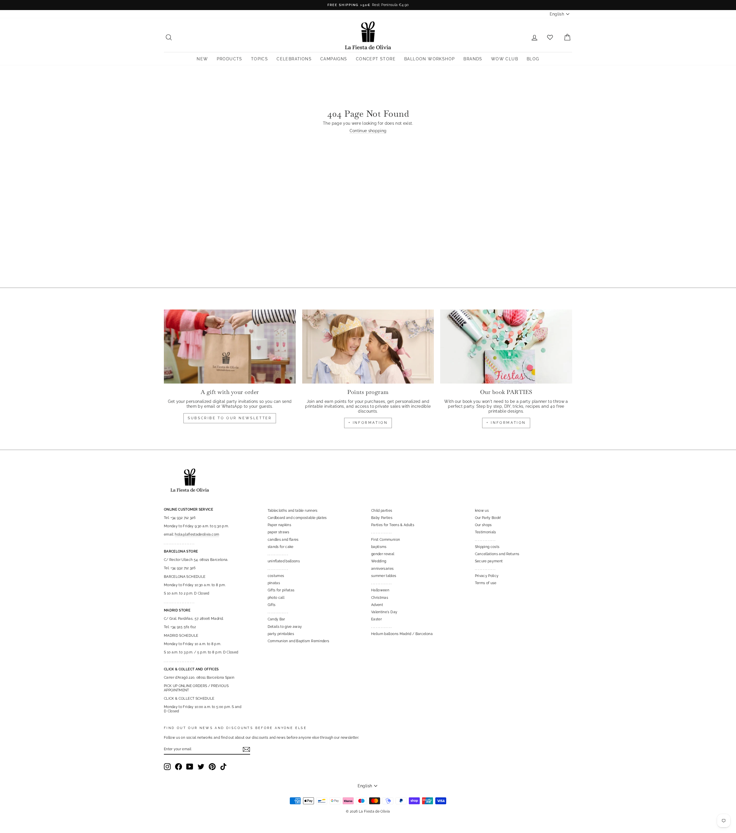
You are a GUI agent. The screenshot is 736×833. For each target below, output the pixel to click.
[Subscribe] (246, 749)
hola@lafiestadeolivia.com (197, 534)
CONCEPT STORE (376, 59)
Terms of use (486, 583)
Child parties (381, 511)
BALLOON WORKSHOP (429, 59)
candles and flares (283, 540)
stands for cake (281, 547)
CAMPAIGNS (333, 59)
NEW (202, 59)
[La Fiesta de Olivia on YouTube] (189, 766)
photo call (276, 598)
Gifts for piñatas (281, 590)
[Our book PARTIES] (506, 346)
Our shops (483, 525)
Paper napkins (280, 525)
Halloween (380, 590)
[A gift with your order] (230, 346)
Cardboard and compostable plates (297, 518)
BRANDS (472, 59)
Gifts (272, 605)
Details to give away (285, 627)
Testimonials (485, 532)
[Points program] (368, 346)
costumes (276, 576)
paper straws (279, 532)
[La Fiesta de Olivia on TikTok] (223, 766)
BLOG (533, 59)
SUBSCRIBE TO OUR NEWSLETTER (230, 418)
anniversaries (382, 569)
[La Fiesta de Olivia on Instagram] (167, 766)
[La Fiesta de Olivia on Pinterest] (212, 766)
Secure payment (489, 561)
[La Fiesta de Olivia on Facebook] (178, 766)
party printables (281, 634)
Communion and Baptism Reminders (298, 641)
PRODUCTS (229, 59)
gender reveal (382, 554)
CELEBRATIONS (294, 59)
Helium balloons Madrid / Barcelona (402, 634)
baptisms (379, 547)
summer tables (383, 576)
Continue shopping (368, 130)
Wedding (378, 561)
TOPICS (259, 59)
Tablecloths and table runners (293, 511)
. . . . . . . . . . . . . (278, 554)
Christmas (379, 598)
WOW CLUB (504, 59)
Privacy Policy (487, 576)
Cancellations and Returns (497, 554)
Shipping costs (487, 547)
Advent (377, 605)
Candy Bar (276, 619)
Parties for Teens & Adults (392, 525)
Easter (376, 619)
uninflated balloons (284, 561)
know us (482, 511)
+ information (368, 423)
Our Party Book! (488, 518)
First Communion (385, 540)
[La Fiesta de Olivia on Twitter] (201, 766)
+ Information (506, 423)
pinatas (274, 583)
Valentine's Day (384, 612)
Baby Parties (381, 518)
